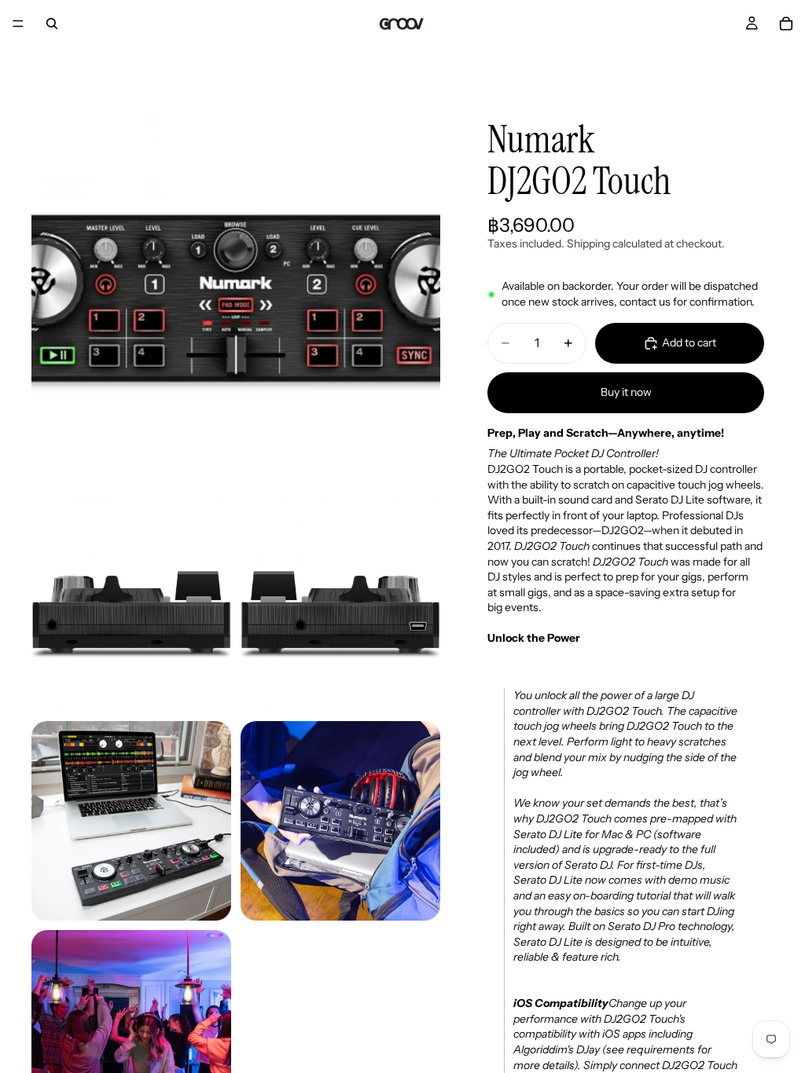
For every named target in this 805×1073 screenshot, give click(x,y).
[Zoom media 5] (340, 821)
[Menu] (18, 23)
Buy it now (626, 392)
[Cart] (786, 23)
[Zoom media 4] (131, 821)
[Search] (52, 23)
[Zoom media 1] (235, 298)
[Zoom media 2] (131, 612)
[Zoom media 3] (340, 612)
